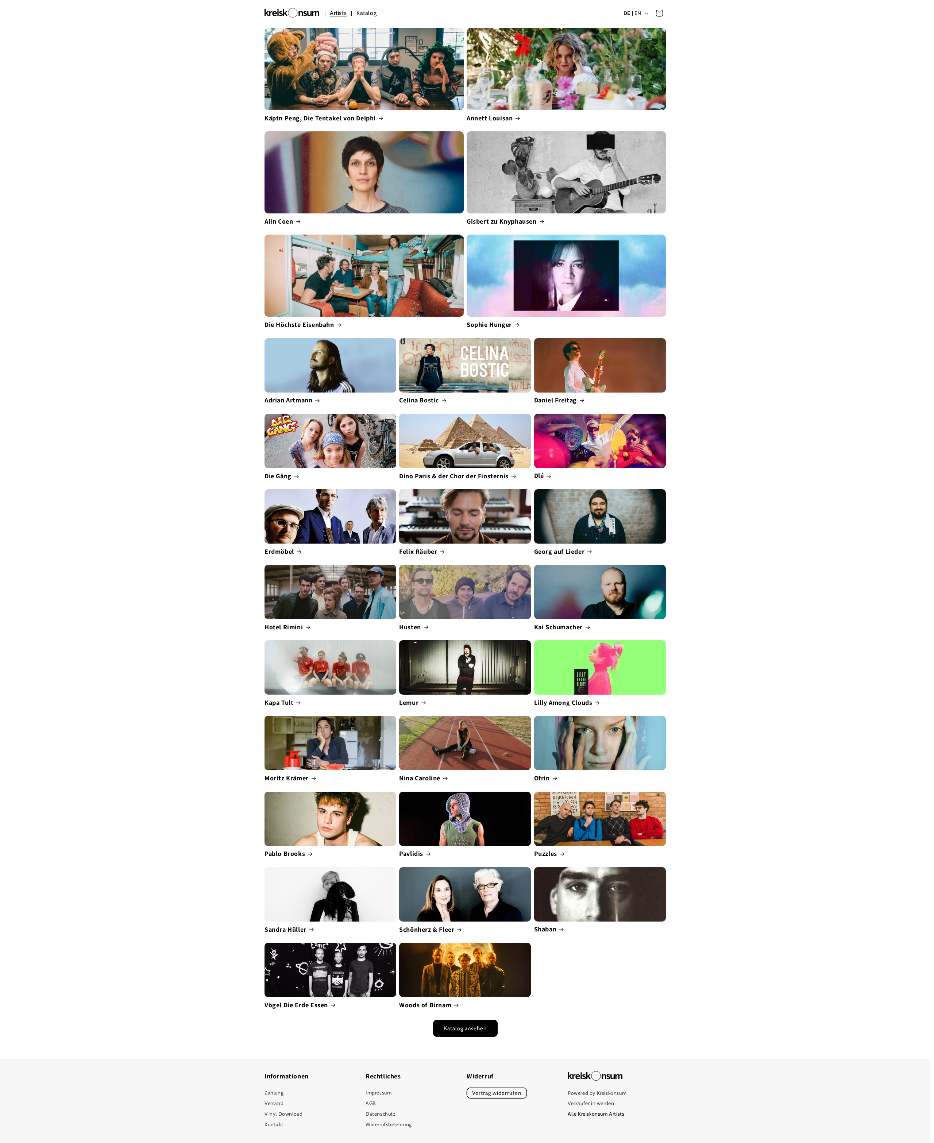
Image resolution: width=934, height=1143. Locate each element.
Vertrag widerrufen (496, 1093)
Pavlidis (411, 853)
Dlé (539, 475)
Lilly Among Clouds (563, 702)
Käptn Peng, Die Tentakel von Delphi (320, 118)
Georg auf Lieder (559, 551)
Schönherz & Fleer (426, 929)
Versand (274, 1103)
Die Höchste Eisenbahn (299, 324)
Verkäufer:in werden (591, 1103)
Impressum (378, 1093)
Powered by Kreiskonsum (597, 1093)
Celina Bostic (419, 400)
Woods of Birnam (425, 1005)
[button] (659, 13)
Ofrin (542, 778)
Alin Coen (279, 221)
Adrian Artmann (288, 400)
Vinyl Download (283, 1114)
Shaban (545, 929)
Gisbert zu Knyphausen (502, 221)
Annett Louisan (490, 118)
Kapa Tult (279, 702)
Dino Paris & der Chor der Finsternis (454, 476)
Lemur (408, 702)
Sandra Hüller (285, 929)
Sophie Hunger (489, 324)
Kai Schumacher (558, 627)
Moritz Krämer (287, 778)
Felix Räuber (418, 551)
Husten (410, 627)
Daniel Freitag (555, 400)
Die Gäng (278, 476)
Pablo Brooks (285, 853)
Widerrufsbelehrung (389, 1124)
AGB (371, 1103)
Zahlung (274, 1093)
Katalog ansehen (465, 1028)
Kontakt (274, 1124)
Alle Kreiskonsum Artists (596, 1114)
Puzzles (545, 853)
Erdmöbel (279, 551)
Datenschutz (381, 1114)
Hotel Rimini (284, 627)
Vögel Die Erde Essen (296, 1005)
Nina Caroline (419, 778)
